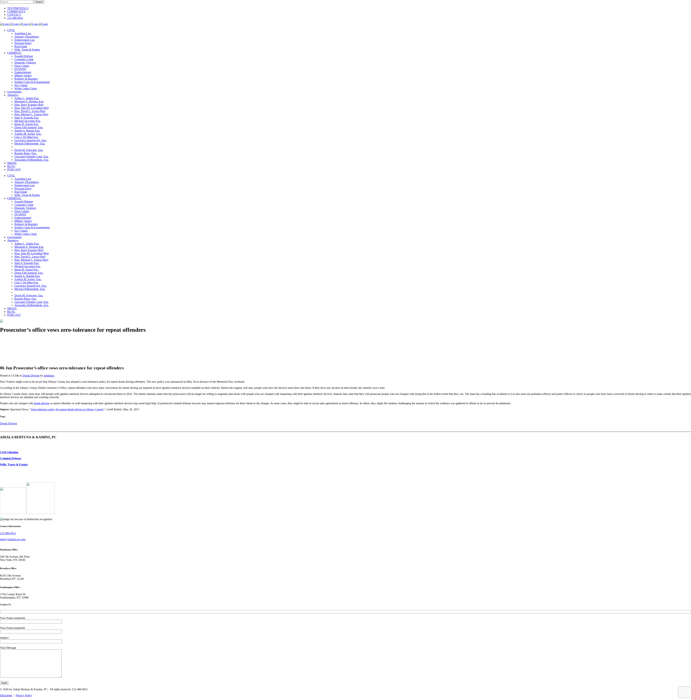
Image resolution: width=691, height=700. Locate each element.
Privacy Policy (24, 695)
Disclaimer (6, 695)
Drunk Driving (30, 375)
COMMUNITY (16, 11)
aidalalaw (49, 375)
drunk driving (41, 403)
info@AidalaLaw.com (12, 539)
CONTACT (14, 14)
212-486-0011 (15, 17)
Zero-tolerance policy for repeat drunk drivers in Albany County (67, 409)
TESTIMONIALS (17, 8)
